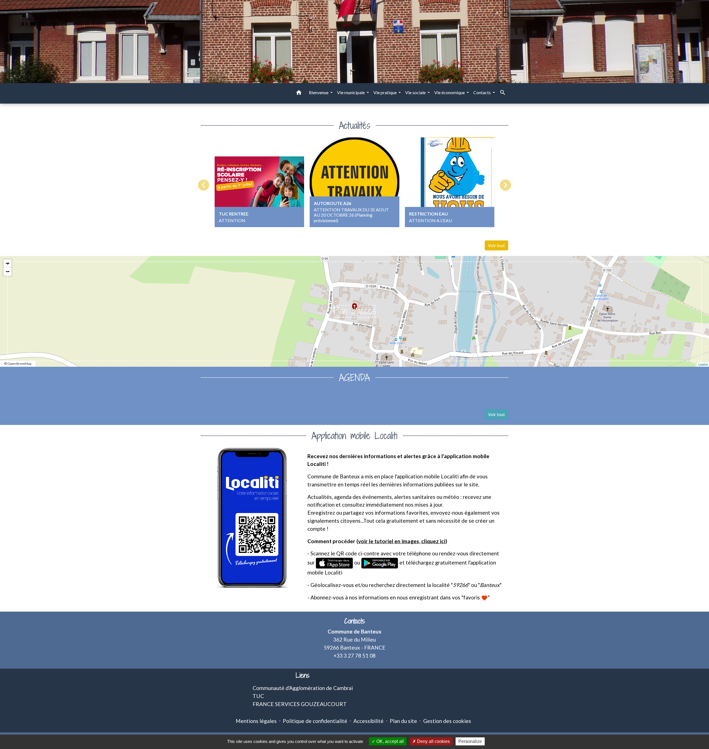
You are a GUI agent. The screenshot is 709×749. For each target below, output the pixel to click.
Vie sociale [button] (416, 92)
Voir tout (496, 245)
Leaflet (703, 364)
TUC (258, 696)
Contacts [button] (482, 92)
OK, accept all (389, 741)
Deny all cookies (433, 741)
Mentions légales (256, 721)
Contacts (354, 621)
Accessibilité (368, 721)
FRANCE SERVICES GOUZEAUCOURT (300, 704)
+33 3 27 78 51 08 (354, 655)
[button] (299, 93)
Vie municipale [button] (351, 92)
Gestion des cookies (447, 721)
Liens (303, 675)
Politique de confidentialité (315, 721)
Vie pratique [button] (385, 92)
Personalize (470, 741)
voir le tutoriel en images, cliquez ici (401, 541)
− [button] (7, 271)
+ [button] (7, 263)
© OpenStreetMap (17, 363)
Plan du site (403, 721)
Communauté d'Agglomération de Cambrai (303, 688)
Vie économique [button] (450, 92)
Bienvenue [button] (319, 92)
